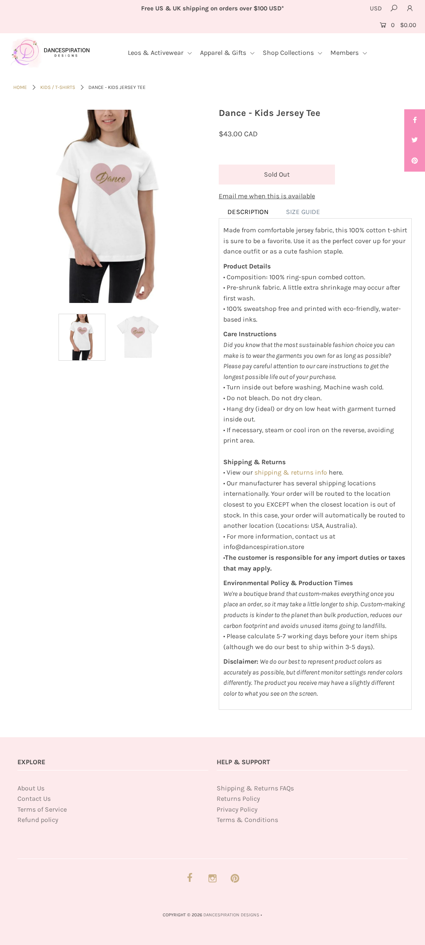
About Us (30, 788)
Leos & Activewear (156, 53)
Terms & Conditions (247, 820)
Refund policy (37, 820)
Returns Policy (238, 798)
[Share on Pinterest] (414, 161)
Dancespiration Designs (231, 915)
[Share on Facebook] (414, 119)
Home (20, 87)
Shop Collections (289, 53)
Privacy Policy (237, 809)
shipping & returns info (290, 472)
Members (345, 53)
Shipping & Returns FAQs (255, 788)
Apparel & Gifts (224, 53)
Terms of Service (42, 809)
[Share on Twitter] (414, 140)
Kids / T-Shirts (57, 87)
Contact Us (34, 798)
